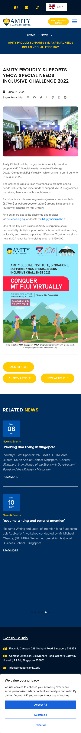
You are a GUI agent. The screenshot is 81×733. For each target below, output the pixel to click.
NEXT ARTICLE (56, 378)
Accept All (40, 704)
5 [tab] (46, 612)
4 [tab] (42, 612)
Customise (40, 714)
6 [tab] (49, 612)
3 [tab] (39, 612)
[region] (40, 703)
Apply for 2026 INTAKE (58, 22)
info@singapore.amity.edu (24, 667)
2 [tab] (35, 612)
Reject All (40, 724)
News (44, 35)
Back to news (18, 366)
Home (31, 35)
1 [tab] (32, 612)
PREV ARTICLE (21, 378)
